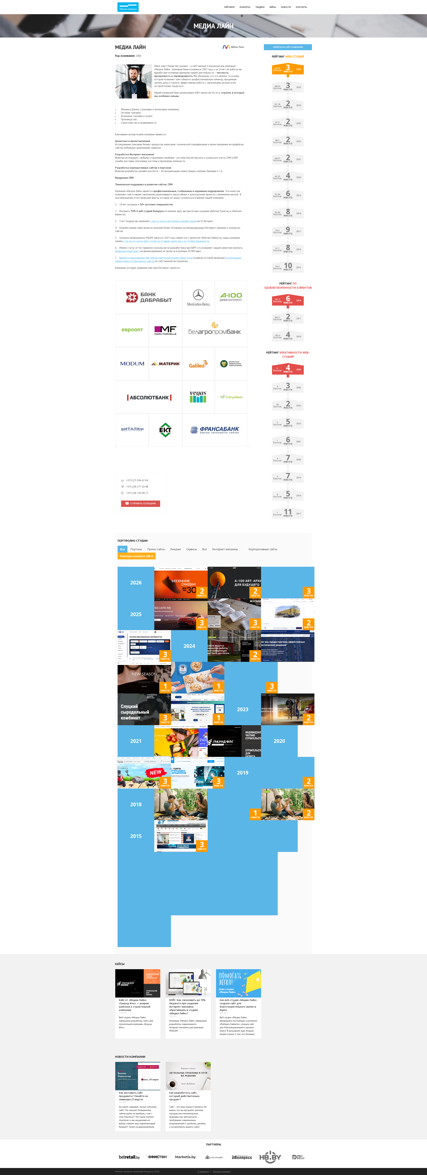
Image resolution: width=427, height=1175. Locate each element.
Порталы (136, 549)
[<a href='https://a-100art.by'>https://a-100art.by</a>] (234, 582)
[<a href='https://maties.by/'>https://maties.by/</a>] (234, 614)
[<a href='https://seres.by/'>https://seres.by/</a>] (181, 614)
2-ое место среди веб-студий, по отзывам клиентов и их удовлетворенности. (166, 241)
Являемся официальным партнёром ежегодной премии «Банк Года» (156, 257)
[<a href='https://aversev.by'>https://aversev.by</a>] (197, 899)
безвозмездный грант (127, 251)
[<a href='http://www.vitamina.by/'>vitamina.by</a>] (234, 804)
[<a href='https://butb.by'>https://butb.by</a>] (144, 899)
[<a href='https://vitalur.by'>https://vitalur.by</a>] (181, 741)
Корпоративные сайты (263, 549)
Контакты (301, 7)
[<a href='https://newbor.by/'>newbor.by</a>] (234, 646)
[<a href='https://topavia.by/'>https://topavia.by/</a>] (144, 646)
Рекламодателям (221, 1171)
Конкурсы (245, 7)
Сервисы (191, 549)
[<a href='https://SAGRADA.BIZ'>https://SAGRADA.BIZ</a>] (144, 868)
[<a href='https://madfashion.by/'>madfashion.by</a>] (144, 677)
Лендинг (175, 549)
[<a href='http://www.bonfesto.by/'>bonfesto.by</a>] (181, 804)
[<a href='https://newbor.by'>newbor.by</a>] (144, 931)
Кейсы (273, 7)
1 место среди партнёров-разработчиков (173, 221)
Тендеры (260, 7)
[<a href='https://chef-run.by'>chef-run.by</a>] (287, 582)
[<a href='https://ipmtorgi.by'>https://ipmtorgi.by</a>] (197, 773)
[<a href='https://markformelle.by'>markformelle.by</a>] (287, 773)
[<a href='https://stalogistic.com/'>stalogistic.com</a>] (287, 646)
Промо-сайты (156, 549)
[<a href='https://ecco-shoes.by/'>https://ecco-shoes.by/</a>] (181, 582)
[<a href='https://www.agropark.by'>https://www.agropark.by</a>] (144, 773)
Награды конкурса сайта (136, 556)
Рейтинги (229, 7)
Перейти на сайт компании (288, 47)
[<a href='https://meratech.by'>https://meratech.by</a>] (251, 868)
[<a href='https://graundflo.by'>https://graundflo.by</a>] (234, 741)
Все (122, 549)
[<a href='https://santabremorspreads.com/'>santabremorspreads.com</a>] (197, 677)
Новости (286, 7)
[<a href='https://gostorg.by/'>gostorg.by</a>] (197, 709)
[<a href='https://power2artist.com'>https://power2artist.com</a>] (197, 868)
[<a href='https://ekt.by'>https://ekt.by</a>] (251, 899)
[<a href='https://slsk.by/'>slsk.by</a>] (144, 709)
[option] (129, 1157)
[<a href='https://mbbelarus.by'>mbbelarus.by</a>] (287, 709)
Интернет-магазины (225, 549)
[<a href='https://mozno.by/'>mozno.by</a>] (251, 677)
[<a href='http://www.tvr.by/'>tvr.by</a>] (181, 836)
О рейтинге (203, 1171)
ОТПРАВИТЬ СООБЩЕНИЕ (143, 503)
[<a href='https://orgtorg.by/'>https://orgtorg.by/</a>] (287, 614)
